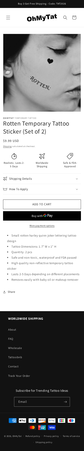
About (12, 329)
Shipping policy (43, 442)
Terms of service (71, 436)
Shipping (7, 146)
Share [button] (11, 292)
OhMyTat (17, 435)
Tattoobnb (15, 357)
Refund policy (32, 436)
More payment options (42, 225)
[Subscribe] (65, 402)
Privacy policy (51, 436)
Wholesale (15, 348)
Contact (13, 366)
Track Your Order (19, 376)
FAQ (10, 339)
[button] (8, 17)
